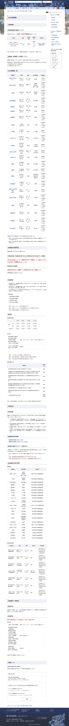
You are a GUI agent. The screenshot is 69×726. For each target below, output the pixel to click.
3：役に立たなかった (25, 690)
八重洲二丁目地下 (12, 78)
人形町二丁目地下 (12, 151)
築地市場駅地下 (13, 100)
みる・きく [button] (56, 2)
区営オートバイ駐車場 (54, 22)
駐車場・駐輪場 (24, 705)
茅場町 (12, 205)
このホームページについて (26, 709)
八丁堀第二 (13, 131)
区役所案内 (37, 709)
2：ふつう (18, 690)
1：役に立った (12, 690)
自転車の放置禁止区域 (54, 37)
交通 (21, 705)
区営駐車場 (53, 17)
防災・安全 (54, 57)
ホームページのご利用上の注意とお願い (13, 709)
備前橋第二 (13, 111)
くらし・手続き (16, 705)
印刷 (47, 12)
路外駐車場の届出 (54, 24)
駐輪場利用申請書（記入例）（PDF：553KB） (18, 441)
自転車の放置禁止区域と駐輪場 (13, 666)
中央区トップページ (10, 705)
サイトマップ (52, 709)
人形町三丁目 (13, 157)
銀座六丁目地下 (13, 85)
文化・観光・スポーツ (55, 62)
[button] (57, 8)
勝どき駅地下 (13, 228)
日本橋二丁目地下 (12, 197)
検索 (41, 2)
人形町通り (13, 145)
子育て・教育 (54, 60)
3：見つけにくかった (28, 695)
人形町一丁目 (13, 138)
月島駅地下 (13, 220)
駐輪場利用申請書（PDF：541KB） (16, 439)
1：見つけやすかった (13, 695)
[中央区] (9, 2)
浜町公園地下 (13, 183)
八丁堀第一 (13, 124)
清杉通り (13, 176)
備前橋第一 (13, 106)
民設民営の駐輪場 (54, 35)
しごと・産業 (54, 65)
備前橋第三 (13, 117)
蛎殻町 (12, 163)
